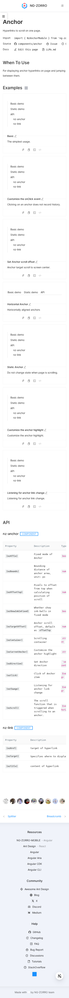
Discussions (36, 955)
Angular (34, 852)
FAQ (36, 943)
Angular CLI (34, 869)
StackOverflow (36, 967)
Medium (36, 912)
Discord (36, 906)
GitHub (36, 932)
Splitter (11, 816)
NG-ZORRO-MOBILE (29, 840)
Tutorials (36, 961)
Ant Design (29, 846)
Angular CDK (34, 863)
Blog (36, 894)
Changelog (36, 937)
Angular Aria (35, 857)
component (29, 534)
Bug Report (36, 949)
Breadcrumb (54, 816)
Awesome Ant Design (36, 889)
